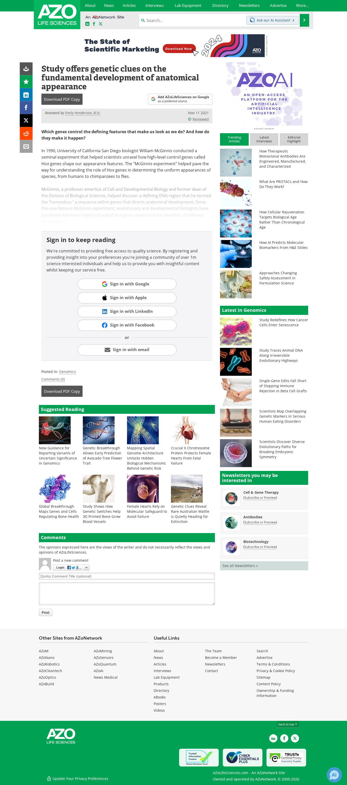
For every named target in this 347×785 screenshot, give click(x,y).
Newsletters (215, 664)
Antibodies (252, 517)
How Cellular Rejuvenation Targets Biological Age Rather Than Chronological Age (282, 220)
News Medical (106, 677)
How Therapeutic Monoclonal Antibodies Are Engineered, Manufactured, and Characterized (282, 159)
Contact (211, 670)
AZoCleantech (50, 670)
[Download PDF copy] (26, 68)
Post (46, 612)
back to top (286, 724)
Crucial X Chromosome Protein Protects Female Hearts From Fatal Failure (191, 456)
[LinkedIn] (26, 94)
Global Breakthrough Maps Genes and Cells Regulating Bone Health (59, 511)
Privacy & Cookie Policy (276, 670)
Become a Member (221, 657)
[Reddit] (26, 133)
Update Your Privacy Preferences (80, 778)
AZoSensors (104, 657)
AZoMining (103, 651)
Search (262, 651)
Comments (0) (53, 379)
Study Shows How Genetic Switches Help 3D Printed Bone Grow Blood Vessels (102, 514)
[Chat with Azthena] (334, 774)
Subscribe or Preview (260, 497)
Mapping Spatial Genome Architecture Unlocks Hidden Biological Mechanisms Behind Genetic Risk (146, 458)
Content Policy (269, 683)
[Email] (26, 146)
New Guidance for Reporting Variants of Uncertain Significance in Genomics (58, 456)
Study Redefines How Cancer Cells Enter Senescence (283, 322)
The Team (213, 651)
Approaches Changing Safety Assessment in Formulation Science (278, 277)
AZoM (44, 651)
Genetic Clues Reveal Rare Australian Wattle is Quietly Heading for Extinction (190, 514)
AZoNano (46, 657)
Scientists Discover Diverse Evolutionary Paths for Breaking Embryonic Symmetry (282, 449)
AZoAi (98, 670)
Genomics (67, 371)
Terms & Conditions (273, 664)
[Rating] (26, 81)
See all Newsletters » (240, 565)
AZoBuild (46, 683)
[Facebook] (26, 107)
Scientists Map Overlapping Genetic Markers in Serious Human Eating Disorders (282, 416)
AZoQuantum (105, 664)
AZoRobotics (49, 664)
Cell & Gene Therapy (261, 492)
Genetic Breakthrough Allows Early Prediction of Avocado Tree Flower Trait (102, 456)
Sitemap (264, 677)
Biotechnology (256, 541)
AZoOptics (47, 677)
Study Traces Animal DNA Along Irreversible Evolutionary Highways (281, 355)
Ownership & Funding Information (275, 693)
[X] (26, 120)
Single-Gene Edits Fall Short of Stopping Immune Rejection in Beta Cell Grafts (283, 385)
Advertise (265, 657)
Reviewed (201, 119)
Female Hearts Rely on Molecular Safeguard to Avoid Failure (147, 511)
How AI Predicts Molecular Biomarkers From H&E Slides (283, 245)
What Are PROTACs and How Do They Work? (283, 184)
